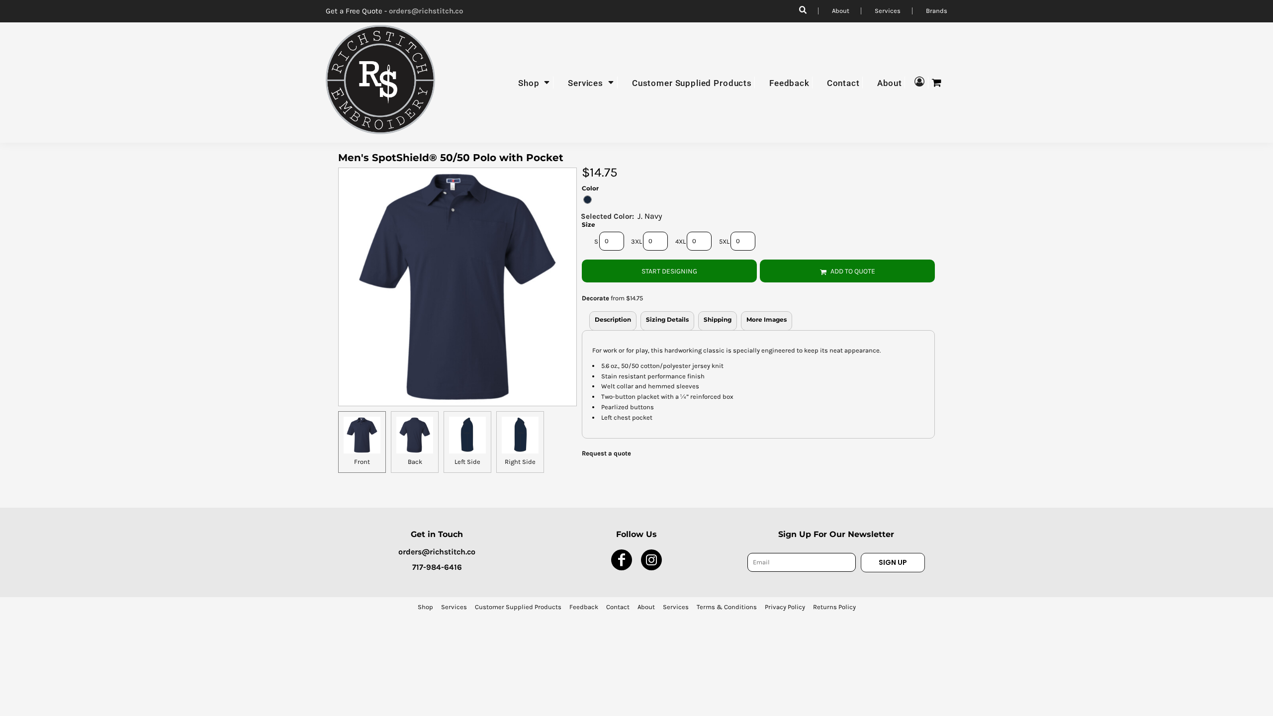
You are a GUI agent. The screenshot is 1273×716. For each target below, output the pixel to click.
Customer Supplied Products (518, 607)
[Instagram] (651, 559)
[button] (534, 82)
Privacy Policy (785, 607)
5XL (724, 241)
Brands (936, 10)
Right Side (520, 461)
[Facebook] (621, 559)
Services (888, 10)
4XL (680, 241)
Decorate (595, 298)
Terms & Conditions (727, 607)
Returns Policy (834, 607)
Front (362, 461)
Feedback (583, 607)
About (840, 10)
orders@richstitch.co (426, 10)
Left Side (467, 461)
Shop (425, 607)
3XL (636, 241)
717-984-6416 (437, 567)
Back (415, 461)
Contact (618, 607)
